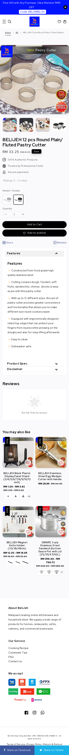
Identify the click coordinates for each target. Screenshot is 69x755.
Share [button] (9, 242)
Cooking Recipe (18, 648)
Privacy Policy (34, 744)
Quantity (7, 208)
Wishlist (61, 242)
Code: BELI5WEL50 (32, 11)
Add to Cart (34, 224)
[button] (4, 21)
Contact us (15, 661)
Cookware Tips (17, 652)
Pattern (11, 190)
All (17, 32)
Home (8, 32)
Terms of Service (16, 744)
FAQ (11, 657)
